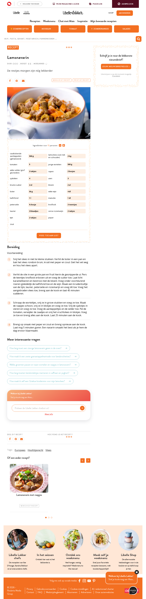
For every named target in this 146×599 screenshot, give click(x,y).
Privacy (30, 589)
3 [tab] (51, 517)
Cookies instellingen (79, 589)
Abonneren (72, 592)
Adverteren (86, 592)
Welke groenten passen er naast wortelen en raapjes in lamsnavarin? (40, 364)
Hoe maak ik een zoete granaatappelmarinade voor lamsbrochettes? (40, 356)
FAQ (40, 592)
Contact (30, 592)
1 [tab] (46, 517)
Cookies (63, 589)
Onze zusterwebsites (104, 592)
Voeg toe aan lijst (49, 235)
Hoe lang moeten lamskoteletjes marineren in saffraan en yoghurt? (39, 373)
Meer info (49, 414)
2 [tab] (48, 517)
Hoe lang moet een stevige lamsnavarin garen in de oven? (35, 348)
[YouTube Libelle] (89, 580)
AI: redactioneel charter (103, 589)
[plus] (63, 145)
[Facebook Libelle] (79, 580)
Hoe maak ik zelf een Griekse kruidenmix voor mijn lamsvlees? (37, 381)
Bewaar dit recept (61, 80)
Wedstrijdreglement (55, 592)
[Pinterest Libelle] (94, 580)
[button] (125, 4)
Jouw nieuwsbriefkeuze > (116, 66)
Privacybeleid (116, 76)
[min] (59, 145)
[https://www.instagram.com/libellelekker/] (84, 580)
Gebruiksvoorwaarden (46, 589)
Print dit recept (81, 80)
